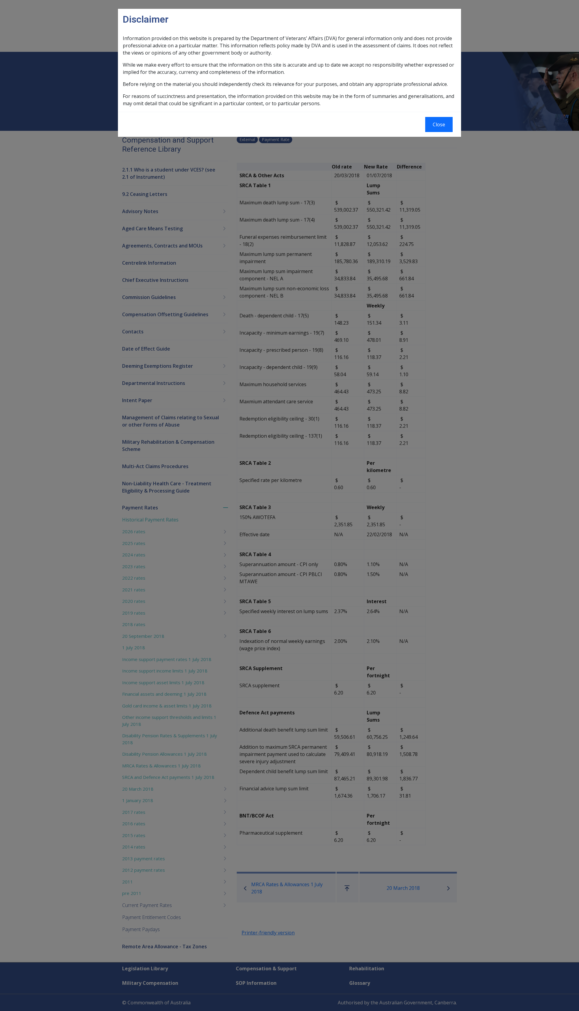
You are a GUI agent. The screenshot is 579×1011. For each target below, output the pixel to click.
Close (439, 124)
